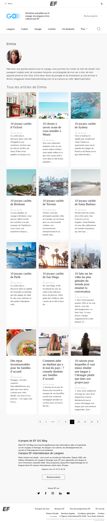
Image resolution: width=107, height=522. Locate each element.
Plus (83, 29)
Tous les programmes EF (80, 509)
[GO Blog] (14, 16)
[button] (9, 3)
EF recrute (100, 509)
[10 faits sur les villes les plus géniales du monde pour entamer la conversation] (85, 284)
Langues (11, 29)
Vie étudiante (68, 29)
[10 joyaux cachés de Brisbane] (21, 204)
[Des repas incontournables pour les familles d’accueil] (21, 371)
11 (85, 422)
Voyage (37, 29)
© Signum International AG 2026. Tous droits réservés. (82, 516)
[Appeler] (102, 4)
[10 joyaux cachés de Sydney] (85, 129)
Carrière (52, 29)
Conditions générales (86, 513)
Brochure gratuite (90, 16)
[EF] (53, 4)
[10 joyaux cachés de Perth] (21, 284)
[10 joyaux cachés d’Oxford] (21, 129)
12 (92, 422)
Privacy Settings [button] (53, 516)
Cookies (101, 513)
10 (79, 422)
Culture (24, 29)
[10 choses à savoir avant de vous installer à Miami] (53, 129)
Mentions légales (68, 513)
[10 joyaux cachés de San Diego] (53, 284)
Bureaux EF (59, 509)
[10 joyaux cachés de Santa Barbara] (85, 204)
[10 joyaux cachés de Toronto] (53, 204)
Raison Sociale (52, 513)
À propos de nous (42, 509)
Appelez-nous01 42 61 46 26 (53, 469)
